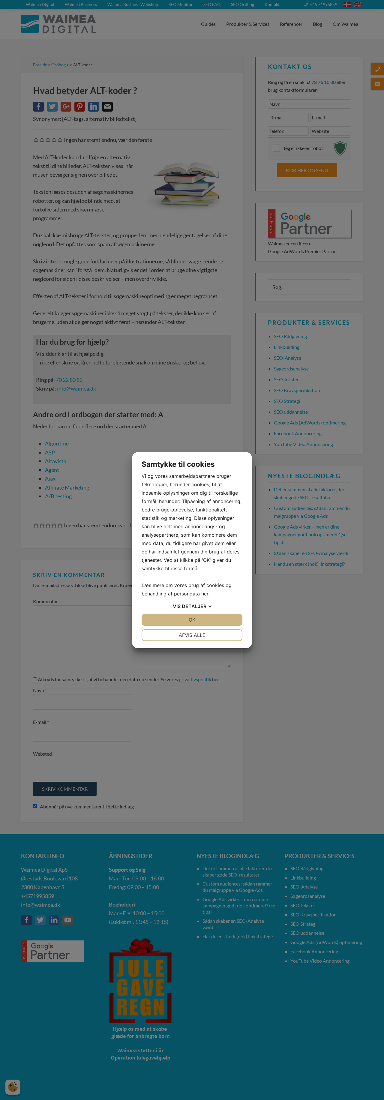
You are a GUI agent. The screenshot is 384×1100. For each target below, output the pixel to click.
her (204, 594)
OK (192, 620)
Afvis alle (192, 635)
